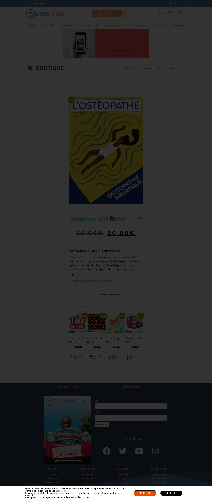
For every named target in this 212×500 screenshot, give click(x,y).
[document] (106, 250)
